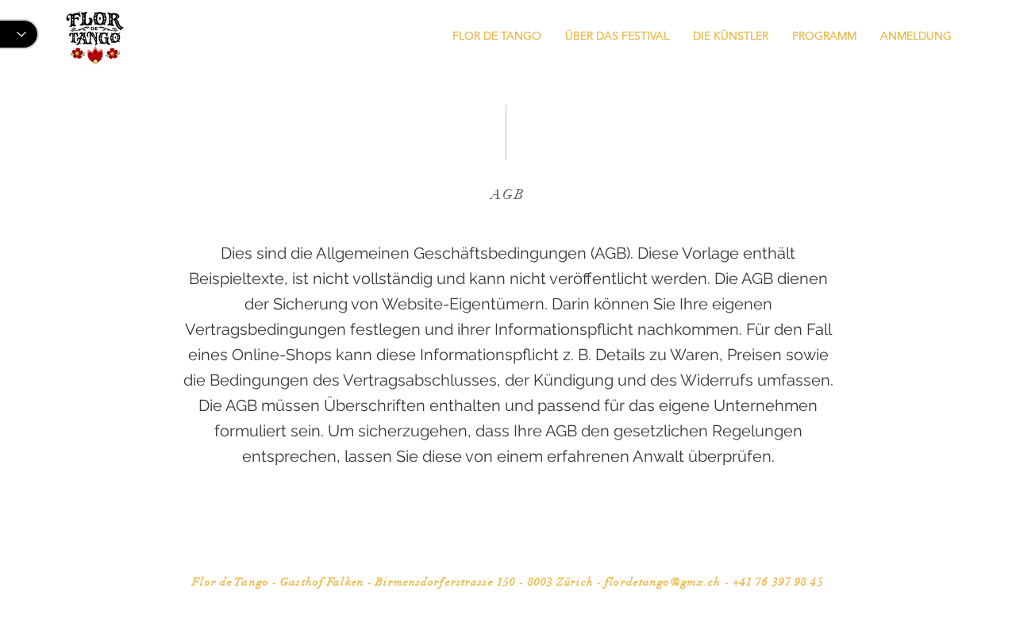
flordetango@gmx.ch (663, 582)
